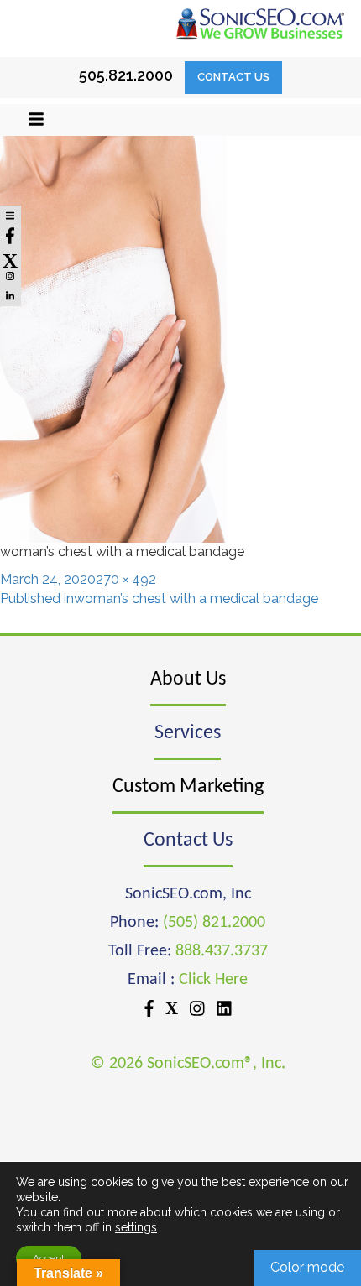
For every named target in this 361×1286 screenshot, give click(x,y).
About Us (188, 679)
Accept (49, 1258)
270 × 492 (126, 579)
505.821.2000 (126, 75)
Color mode (307, 1267)
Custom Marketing (188, 787)
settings (136, 1227)
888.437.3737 (221, 951)
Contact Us (233, 76)
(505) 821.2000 (214, 922)
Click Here (213, 979)
